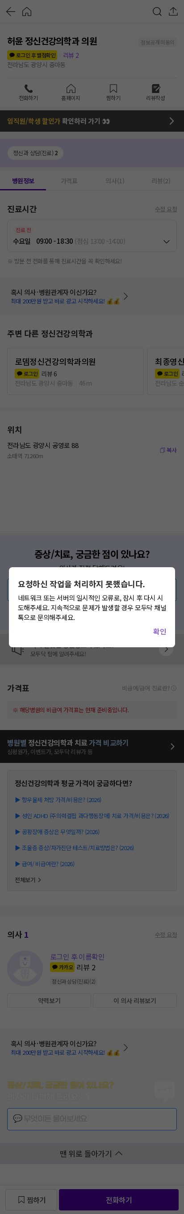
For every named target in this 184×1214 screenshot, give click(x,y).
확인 (159, 631)
